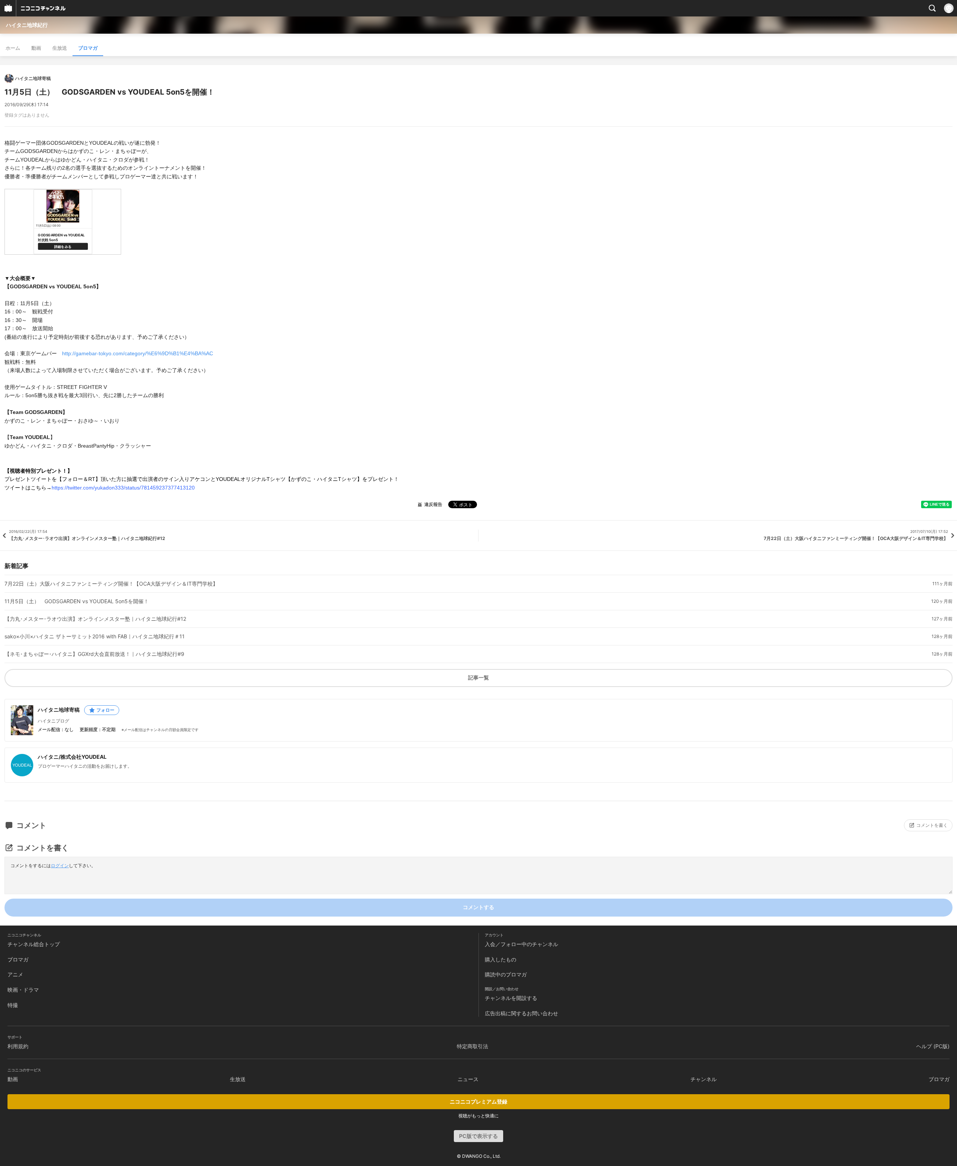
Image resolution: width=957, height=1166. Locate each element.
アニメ (15, 974)
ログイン (60, 865)
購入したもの (500, 959)
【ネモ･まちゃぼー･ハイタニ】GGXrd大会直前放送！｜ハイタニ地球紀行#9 (94, 654)
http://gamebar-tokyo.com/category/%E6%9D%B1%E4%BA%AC (137, 353)
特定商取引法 (472, 1046)
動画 (36, 48)
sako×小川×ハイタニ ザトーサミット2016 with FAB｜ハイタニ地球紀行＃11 (94, 636)
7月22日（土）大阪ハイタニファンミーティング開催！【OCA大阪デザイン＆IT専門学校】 (111, 583)
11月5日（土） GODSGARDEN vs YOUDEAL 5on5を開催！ (76, 601)
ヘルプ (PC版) (933, 1046)
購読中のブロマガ (506, 974)
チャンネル (703, 1079)
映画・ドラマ (23, 990)
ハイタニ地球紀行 (27, 25)
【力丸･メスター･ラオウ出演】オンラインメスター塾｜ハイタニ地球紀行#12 (95, 619)
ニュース (468, 1079)
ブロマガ (88, 48)
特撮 (12, 1005)
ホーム (13, 48)
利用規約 (17, 1046)
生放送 (59, 48)
